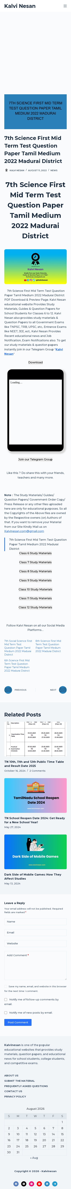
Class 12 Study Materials (35, 607)
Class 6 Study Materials (35, 553)
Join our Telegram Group (35, 459)
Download (35, 362)
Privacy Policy (15, 1096)
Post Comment (18, 1022)
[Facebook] (16, 1183)
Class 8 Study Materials (35, 571)
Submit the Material (19, 1080)
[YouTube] (39, 1183)
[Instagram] (31, 1183)
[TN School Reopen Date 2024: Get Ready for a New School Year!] (35, 795)
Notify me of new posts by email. (31, 1012)
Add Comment (18, 955)
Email (10, 932)
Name (11, 921)
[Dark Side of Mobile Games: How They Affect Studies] (35, 852)
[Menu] (65, 6)
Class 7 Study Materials (35, 562)
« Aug (34, 1157)
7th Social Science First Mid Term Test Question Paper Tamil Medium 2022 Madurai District (18, 647)
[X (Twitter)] (23, 1183)
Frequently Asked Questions (26, 1086)
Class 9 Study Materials (35, 580)
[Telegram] (54, 1183)
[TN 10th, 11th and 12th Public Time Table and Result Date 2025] (35, 739)
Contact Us (13, 1091)
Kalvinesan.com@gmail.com (24, 531)
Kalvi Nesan (20, 6)
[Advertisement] (35, 49)
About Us (11, 1075)
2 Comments (37, 770)
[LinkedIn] (47, 1183)
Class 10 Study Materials (35, 589)
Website (12, 943)
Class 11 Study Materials (35, 598)
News (53, 170)
